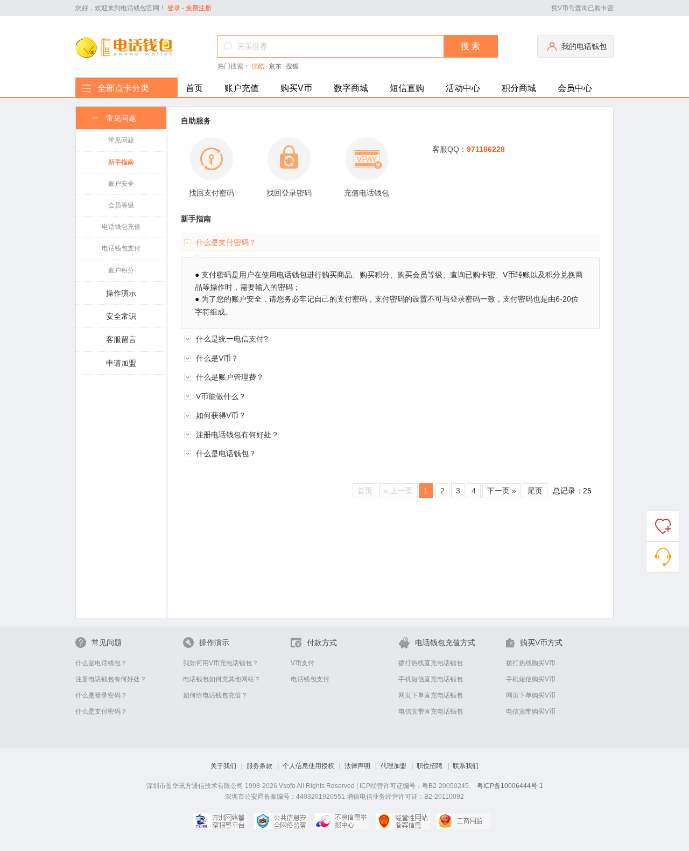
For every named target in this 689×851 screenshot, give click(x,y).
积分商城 (519, 88)
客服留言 (121, 339)
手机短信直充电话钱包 (430, 679)
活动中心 (463, 88)
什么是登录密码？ (101, 695)
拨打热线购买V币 (531, 663)
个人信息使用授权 (308, 766)
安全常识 (121, 316)
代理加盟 (393, 766)
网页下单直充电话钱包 (430, 695)
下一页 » (501, 490)
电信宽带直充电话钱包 (430, 711)
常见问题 (121, 118)
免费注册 (199, 8)
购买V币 (296, 88)
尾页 (535, 490)
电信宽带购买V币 (531, 711)
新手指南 (121, 162)
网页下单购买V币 (531, 695)
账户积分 (121, 270)
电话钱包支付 (121, 248)
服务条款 (259, 766)
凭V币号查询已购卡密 (582, 8)
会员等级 (121, 205)
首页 (194, 88)
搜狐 (292, 66)
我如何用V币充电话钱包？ (220, 663)
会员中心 (575, 88)
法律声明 (357, 766)
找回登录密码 (289, 193)
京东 (275, 66)
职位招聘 (429, 766)
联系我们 (466, 766)
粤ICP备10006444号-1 (510, 786)
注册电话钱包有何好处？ (110, 679)
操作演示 (121, 293)
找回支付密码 (211, 193)
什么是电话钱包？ (101, 663)
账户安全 (121, 183)
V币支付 (302, 663)
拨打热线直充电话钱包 (430, 663)
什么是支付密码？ (101, 711)
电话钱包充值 (121, 227)
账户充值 (241, 88)
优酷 (257, 66)
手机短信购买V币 (531, 679)
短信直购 (407, 88)
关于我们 (223, 766)
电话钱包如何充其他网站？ (222, 679)
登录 (173, 8)
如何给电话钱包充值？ (215, 695)
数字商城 (351, 88)
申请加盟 (121, 363)
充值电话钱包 (366, 193)
